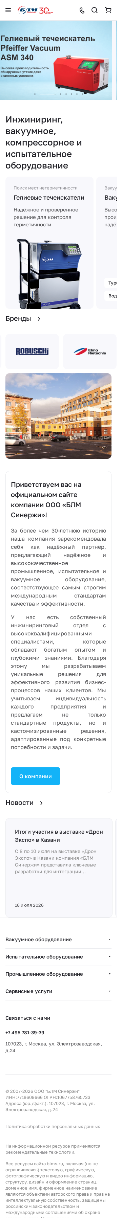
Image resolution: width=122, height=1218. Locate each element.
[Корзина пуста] (108, 10)
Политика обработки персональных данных (52, 1126)
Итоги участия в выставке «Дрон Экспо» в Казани (59, 835)
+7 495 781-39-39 (24, 1032)
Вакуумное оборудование (38, 939)
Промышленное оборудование (44, 974)
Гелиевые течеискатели (49, 197)
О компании (35, 776)
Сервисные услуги (28, 991)
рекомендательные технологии (39, 1152)
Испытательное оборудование (44, 956)
